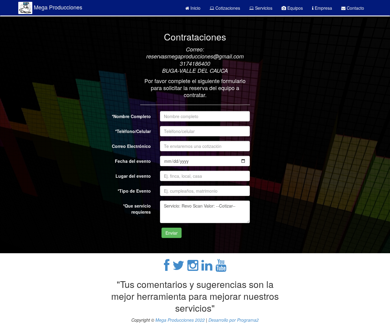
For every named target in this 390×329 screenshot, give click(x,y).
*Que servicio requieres (137, 209)
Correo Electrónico (131, 146)
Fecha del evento (133, 161)
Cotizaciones (227, 8)
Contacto (355, 8)
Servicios (263, 8)
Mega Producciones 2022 (180, 320)
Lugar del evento (133, 176)
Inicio (194, 8)
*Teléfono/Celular (133, 131)
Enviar (171, 233)
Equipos (294, 8)
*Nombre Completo (131, 116)
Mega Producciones (57, 7)
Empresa (323, 8)
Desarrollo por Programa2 (233, 320)
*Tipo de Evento (134, 191)
